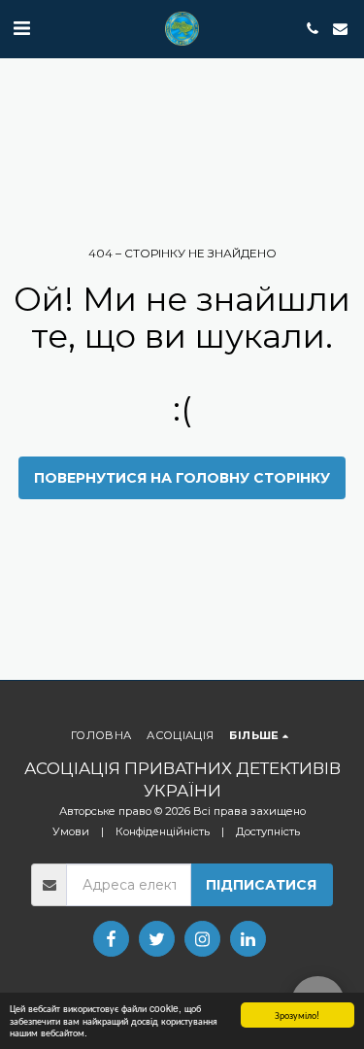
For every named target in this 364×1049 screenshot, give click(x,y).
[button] (21, 28)
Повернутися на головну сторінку (182, 478)
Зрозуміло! (297, 1014)
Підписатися (261, 885)
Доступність (268, 831)
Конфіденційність (163, 831)
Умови (70, 831)
